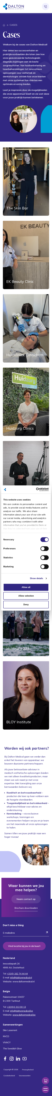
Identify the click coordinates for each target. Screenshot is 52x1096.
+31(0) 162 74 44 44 (17, 973)
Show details (36, 578)
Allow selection (26, 596)
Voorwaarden (24, 1075)
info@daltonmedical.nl (21, 977)
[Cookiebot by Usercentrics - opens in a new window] (37, 489)
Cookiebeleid (9, 1075)
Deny (26, 604)
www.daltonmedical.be (24, 1014)
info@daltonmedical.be (21, 1011)
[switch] (44, 548)
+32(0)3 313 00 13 (16, 1007)
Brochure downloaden (26, 907)
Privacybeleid (28, 1070)
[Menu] (45, 1089)
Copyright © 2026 (10, 1069)
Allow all (26, 587)
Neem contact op (26, 899)
